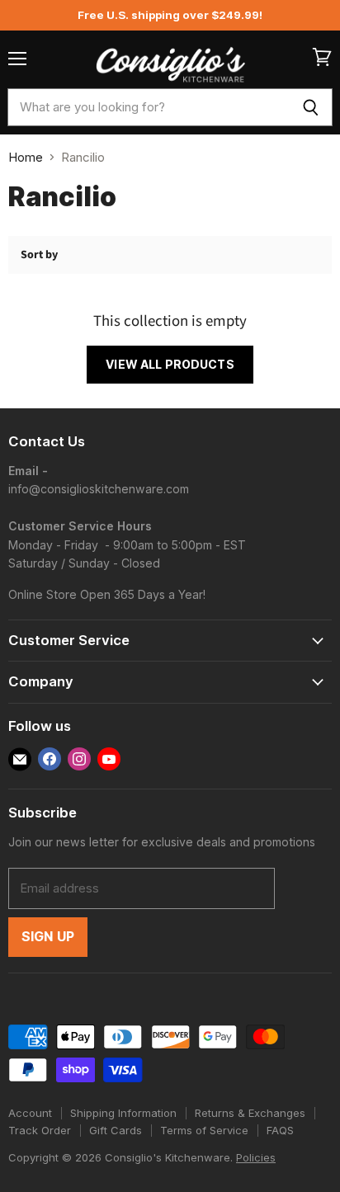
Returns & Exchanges (250, 1112)
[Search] (311, 107)
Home (25, 157)
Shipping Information (123, 1112)
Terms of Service (204, 1130)
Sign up (47, 937)
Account (30, 1112)
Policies (256, 1157)
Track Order (39, 1130)
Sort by (39, 254)
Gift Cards (115, 1130)
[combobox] (148, 107)
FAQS (280, 1130)
